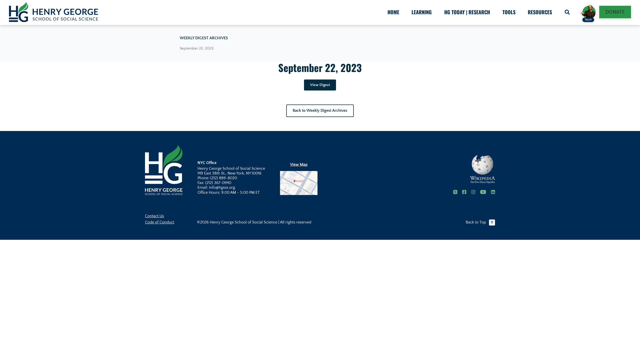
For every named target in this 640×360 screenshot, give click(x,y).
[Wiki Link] (482, 169)
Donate (615, 12)
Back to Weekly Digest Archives (320, 110)
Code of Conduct (159, 222)
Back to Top (476, 222)
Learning (422, 12)
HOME (393, 12)
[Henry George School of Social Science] (163, 170)
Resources (540, 12)
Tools (509, 12)
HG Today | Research (467, 12)
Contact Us (154, 216)
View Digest (320, 85)
